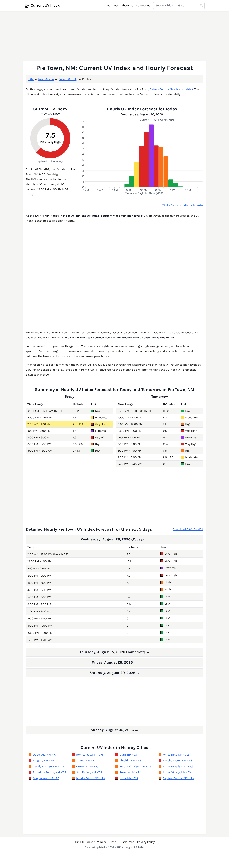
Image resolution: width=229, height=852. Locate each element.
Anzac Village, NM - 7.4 (177, 772)
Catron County (68, 79)
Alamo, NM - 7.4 (86, 760)
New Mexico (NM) (181, 89)
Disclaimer (127, 842)
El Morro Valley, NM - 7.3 (178, 766)
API (102, 5)
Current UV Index (45, 5)
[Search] (201, 5)
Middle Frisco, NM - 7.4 (90, 778)
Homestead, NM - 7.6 (89, 754)
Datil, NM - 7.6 (129, 754)
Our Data (113, 5)
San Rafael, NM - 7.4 (89, 772)
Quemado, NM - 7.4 (45, 754)
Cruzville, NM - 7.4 (87, 766)
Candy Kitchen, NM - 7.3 (48, 766)
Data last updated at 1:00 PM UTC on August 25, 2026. (114, 847)
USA (31, 79)
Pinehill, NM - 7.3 (130, 760)
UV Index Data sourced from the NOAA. (182, 205)
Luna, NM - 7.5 (129, 778)
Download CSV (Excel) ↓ (188, 529)
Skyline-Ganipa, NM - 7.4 (178, 778)
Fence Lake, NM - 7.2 (176, 754)
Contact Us (143, 5)
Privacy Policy (146, 842)
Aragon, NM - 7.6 (43, 760)
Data (113, 842)
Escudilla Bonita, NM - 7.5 (49, 772)
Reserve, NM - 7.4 (130, 772)
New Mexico (46, 79)
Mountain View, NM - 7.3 (135, 766)
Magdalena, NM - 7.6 (46, 778)
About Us (127, 5)
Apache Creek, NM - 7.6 (177, 760)
